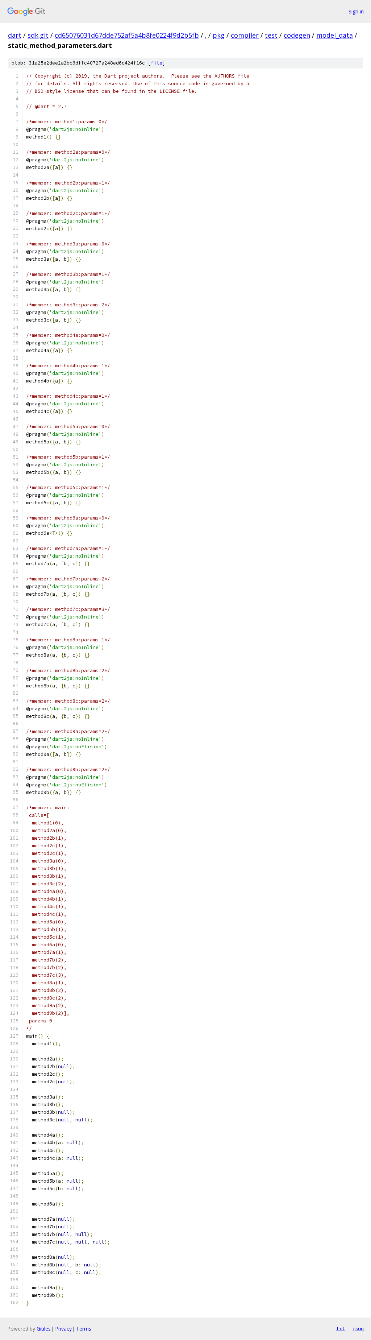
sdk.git (38, 35)
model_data (334, 35)
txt (340, 1328)
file (156, 63)
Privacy (63, 1328)
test (271, 35)
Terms (83, 1328)
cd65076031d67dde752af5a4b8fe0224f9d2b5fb (127, 35)
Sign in (356, 11)
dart (14, 35)
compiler (245, 35)
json (358, 1328)
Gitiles (44, 1328)
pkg (219, 35)
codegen (297, 35)
